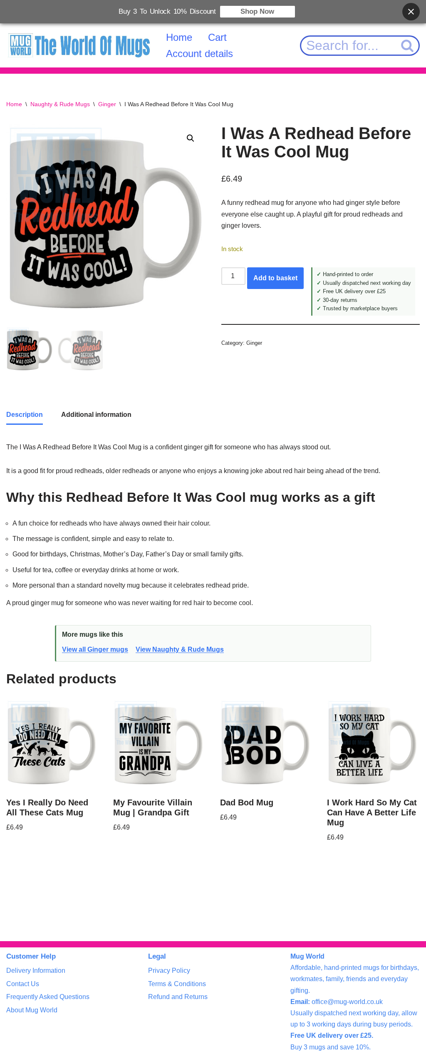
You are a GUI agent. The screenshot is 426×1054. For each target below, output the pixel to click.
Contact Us (22, 983)
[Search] (408, 45)
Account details (199, 53)
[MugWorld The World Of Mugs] (79, 45)
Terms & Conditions (177, 983)
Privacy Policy (169, 970)
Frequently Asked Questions (47, 996)
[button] (190, 138)
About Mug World (31, 1010)
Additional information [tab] (96, 414)
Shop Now (257, 11)
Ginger (107, 104)
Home (179, 37)
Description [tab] (24, 414)
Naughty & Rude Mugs (60, 104)
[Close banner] (411, 11)
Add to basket (275, 278)
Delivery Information (35, 970)
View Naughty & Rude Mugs (180, 649)
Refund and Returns (178, 996)
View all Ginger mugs (95, 649)
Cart (217, 37)
